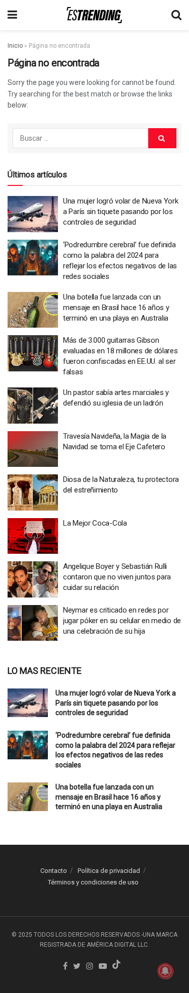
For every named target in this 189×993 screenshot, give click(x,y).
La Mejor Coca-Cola (95, 523)
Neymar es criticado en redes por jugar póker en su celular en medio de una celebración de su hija (122, 621)
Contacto (53, 870)
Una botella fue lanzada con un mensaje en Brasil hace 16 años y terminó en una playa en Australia (116, 307)
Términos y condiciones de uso (93, 882)
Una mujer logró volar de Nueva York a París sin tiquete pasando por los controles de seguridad (120, 211)
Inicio (15, 45)
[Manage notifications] (165, 971)
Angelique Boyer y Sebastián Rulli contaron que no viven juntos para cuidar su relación (117, 577)
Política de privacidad (109, 870)
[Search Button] (162, 138)
